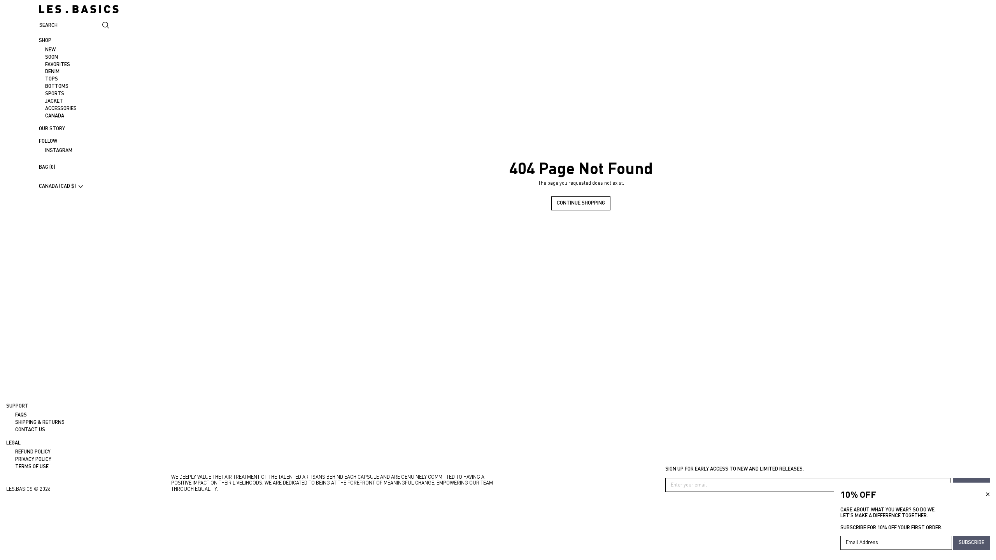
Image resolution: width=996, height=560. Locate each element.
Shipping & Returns (40, 422)
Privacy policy (33, 459)
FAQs (21, 414)
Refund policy (33, 451)
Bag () (47, 167)
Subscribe (971, 542)
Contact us (30, 429)
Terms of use (32, 466)
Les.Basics (19, 489)
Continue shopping (581, 203)
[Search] (106, 25)
